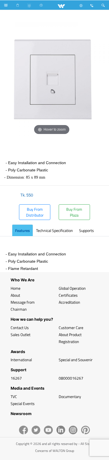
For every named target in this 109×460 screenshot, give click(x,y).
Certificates (68, 295)
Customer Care (71, 327)
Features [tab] (22, 230)
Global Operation (72, 288)
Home (15, 288)
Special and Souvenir (76, 360)
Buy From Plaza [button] (74, 212)
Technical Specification (54, 230)
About (15, 295)
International (21, 360)
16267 (16, 378)
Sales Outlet (20, 334)
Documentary (70, 396)
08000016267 (71, 378)
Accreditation (69, 302)
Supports (86, 230)
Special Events (23, 403)
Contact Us (20, 327)
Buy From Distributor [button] (35, 212)
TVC (14, 396)
